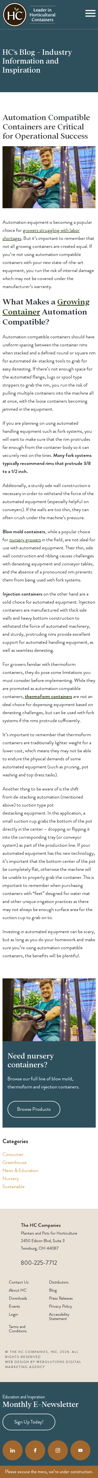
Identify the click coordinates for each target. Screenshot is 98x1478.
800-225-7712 (39, 1262)
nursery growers (25, 539)
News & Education (20, 1170)
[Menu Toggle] (90, 14)
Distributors (59, 1282)
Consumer (13, 1154)
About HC (18, 1290)
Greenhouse (15, 1162)
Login (13, 1314)
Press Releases (61, 1298)
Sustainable (14, 1186)
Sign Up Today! (28, 1422)
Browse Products (34, 1109)
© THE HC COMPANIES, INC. (32, 1352)
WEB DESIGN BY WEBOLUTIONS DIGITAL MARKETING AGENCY (43, 1364)
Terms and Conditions (18, 1329)
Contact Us (19, 1282)
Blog (53, 1290)
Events (14, 1306)
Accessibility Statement (59, 1316)
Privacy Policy (60, 1306)
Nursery (11, 1178)
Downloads (18, 1298)
